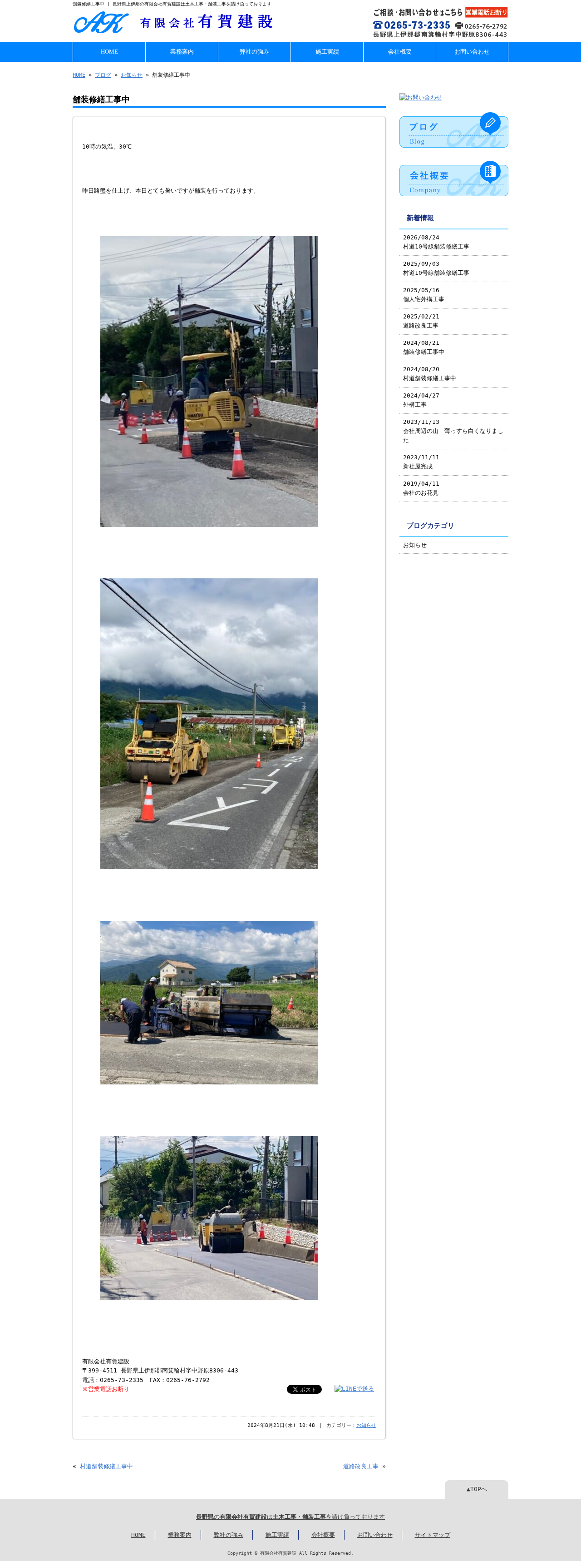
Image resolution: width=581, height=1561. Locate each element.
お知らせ (132, 75)
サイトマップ (432, 1534)
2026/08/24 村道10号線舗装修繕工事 (436, 242)
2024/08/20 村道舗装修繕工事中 (429, 374)
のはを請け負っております (290, 1516)
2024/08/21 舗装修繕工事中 (423, 347)
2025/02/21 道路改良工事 (421, 321)
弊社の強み (254, 52)
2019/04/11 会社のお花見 (421, 488)
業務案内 (182, 52)
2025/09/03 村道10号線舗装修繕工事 (436, 268)
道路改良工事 (361, 1466)
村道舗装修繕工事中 (106, 1466)
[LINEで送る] (354, 1388)
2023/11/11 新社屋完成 (421, 462)
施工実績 (327, 52)
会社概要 (400, 52)
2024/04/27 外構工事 (421, 400)
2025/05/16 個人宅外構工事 (423, 295)
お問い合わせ (472, 52)
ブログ (103, 75)
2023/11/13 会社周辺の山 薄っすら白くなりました (453, 431)
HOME (109, 52)
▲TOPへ (477, 1489)
